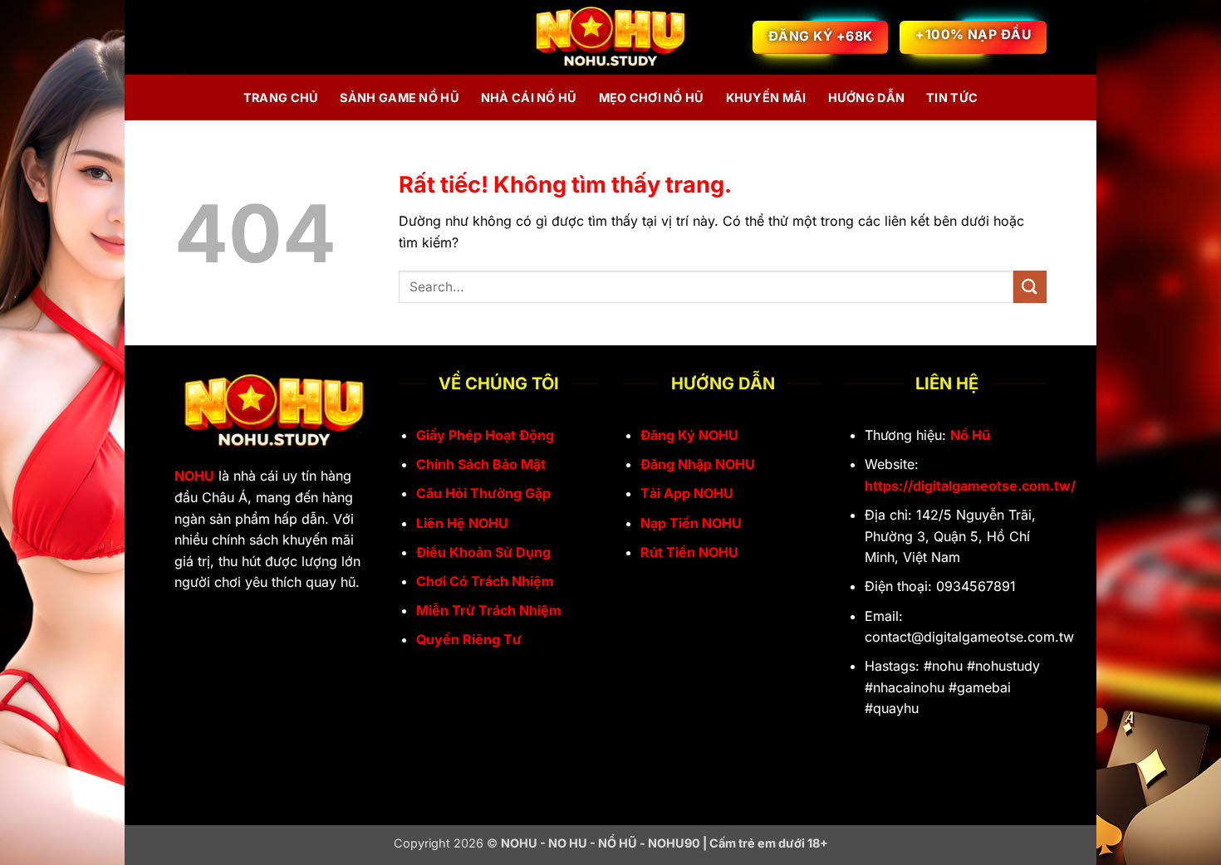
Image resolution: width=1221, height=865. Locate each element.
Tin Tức (952, 97)
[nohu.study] (610, 37)
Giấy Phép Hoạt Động (485, 435)
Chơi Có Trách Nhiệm (485, 581)
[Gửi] (1030, 287)
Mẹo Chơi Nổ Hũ (651, 97)
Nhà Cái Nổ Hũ (529, 97)
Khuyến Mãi (766, 97)
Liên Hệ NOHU (462, 523)
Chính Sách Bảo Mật (481, 464)
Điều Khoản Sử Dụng (483, 552)
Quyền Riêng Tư (469, 639)
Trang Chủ (281, 97)
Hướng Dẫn (866, 97)
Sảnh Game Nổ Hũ (399, 97)
